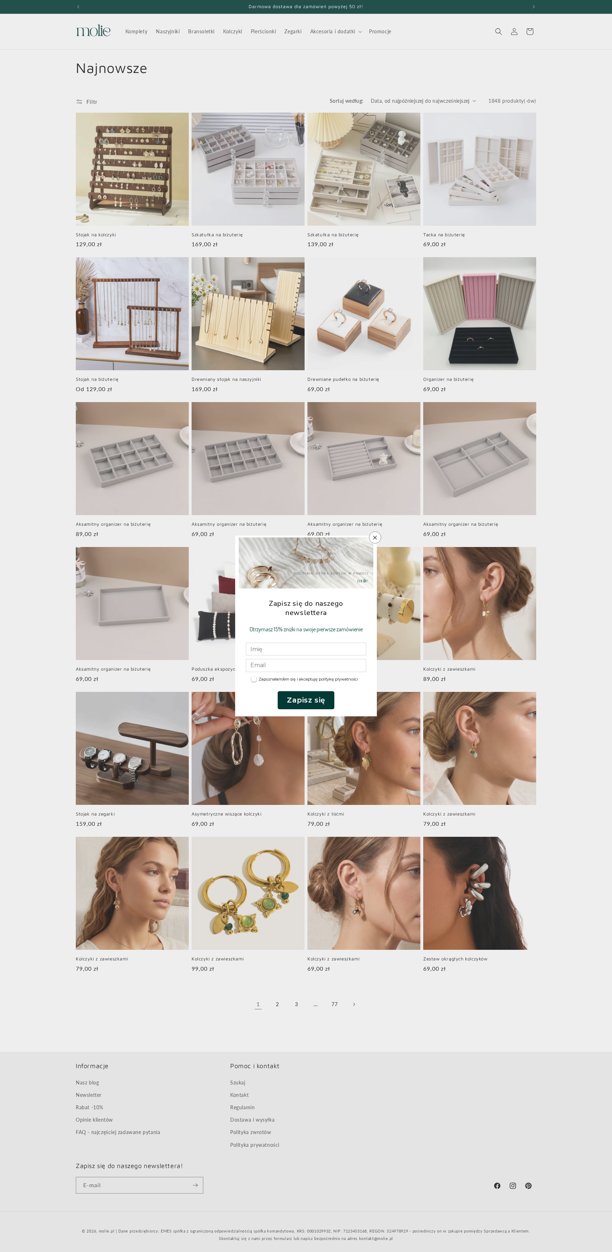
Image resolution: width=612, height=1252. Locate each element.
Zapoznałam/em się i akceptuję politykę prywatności (308, 679)
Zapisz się (306, 700)
